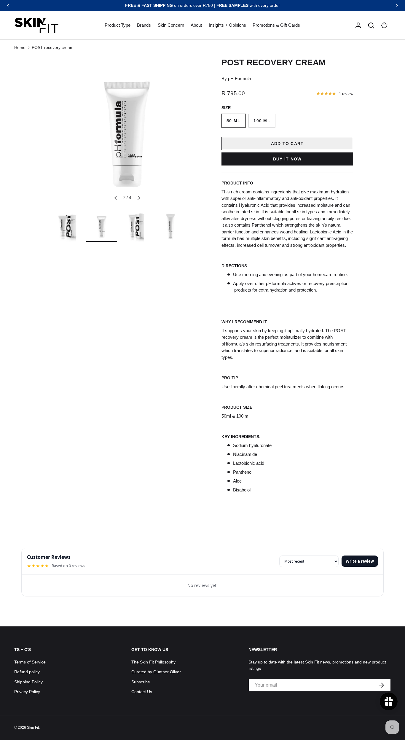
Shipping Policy (28, 681)
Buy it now (287, 159)
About (196, 25)
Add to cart (287, 143)
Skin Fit (33, 727)
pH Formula (239, 78)
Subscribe (140, 681)
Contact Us (141, 691)
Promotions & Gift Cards (276, 25)
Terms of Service (30, 662)
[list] (127, 132)
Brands (144, 25)
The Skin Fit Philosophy (153, 662)
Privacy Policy (27, 691)
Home (19, 47)
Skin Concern (171, 25)
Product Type (117, 25)
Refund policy (27, 671)
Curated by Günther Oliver (156, 671)
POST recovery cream (53, 47)
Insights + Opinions (227, 25)
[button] (371, 25)
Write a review (360, 561)
